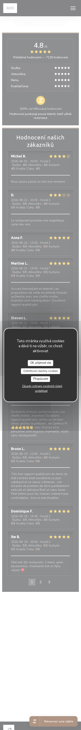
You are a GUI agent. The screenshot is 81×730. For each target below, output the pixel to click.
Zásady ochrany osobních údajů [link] (42, 386)
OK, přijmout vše (40, 363)
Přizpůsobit (40, 379)
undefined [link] (41, 391)
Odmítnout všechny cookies (40, 371)
